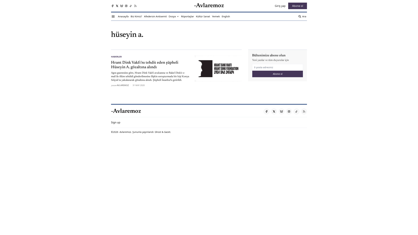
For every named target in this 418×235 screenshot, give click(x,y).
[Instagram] (126, 5)
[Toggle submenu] (178, 16)
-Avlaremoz (125, 131)
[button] (172, 16)
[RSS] (135, 5)
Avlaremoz (123, 85)
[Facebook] (112, 5)
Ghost (158, 131)
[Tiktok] (130, 5)
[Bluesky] (121, 5)
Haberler (116, 56)
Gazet (167, 131)
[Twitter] (117, 5)
